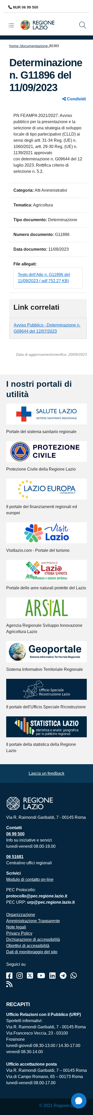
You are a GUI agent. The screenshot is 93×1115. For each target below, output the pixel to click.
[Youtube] (41, 976)
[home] (39, 25)
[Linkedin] (52, 976)
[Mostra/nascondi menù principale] (13, 25)
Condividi (76, 99)
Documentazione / (35, 46)
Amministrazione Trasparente (33, 921)
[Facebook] (9, 976)
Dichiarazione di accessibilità (33, 939)
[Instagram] (20, 976)
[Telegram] (63, 976)
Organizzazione (20, 914)
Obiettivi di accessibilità (27, 945)
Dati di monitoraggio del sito (31, 952)
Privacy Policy (19, 933)
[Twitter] (30, 976)
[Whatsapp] (74, 976)
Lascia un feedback (46, 773)
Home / (15, 46)
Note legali (16, 927)
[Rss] (9, 984)
